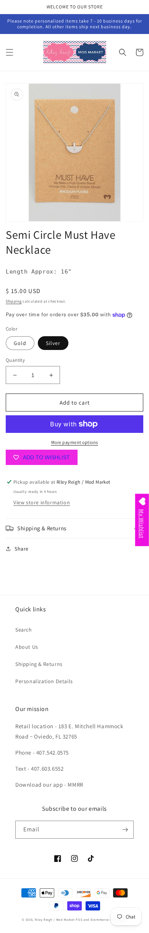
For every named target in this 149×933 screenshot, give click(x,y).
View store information (41, 502)
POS (79, 919)
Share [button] (22, 548)
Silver (53, 343)
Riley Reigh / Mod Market (55, 919)
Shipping (14, 301)
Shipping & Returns (39, 664)
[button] (9, 52)
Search (23, 629)
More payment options (74, 442)
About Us (26, 646)
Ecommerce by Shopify (109, 919)
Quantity (15, 360)
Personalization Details (44, 681)
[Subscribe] (125, 830)
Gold (20, 343)
